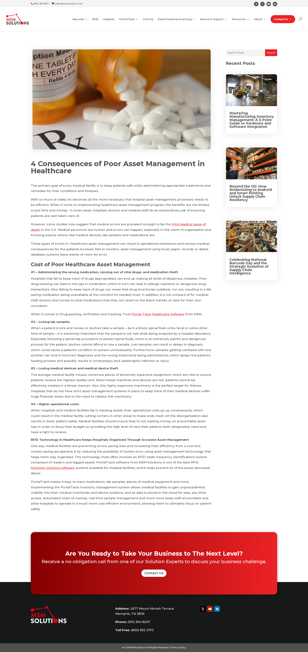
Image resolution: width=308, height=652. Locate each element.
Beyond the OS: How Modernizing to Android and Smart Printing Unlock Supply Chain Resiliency (250, 193)
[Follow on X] (203, 609)
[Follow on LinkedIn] (217, 609)
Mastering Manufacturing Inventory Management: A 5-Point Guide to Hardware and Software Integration (251, 120)
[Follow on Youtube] (210, 609)
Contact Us (154, 573)
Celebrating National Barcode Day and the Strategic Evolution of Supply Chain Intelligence (248, 266)
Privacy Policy (178, 647)
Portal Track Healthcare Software (158, 314)
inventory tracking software (53, 468)
